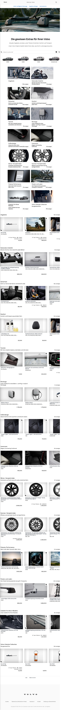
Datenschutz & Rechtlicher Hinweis (19, 701)
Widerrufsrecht (32, 677)
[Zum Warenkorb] (56, 52)
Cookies (7, 701)
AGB (26, 677)
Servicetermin (43, 6)
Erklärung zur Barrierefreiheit (50, 701)
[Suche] (56, 2)
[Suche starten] (1, 52)
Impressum (32, 701)
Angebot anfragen (33, 6)
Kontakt (39, 701)
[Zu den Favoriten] (59, 52)
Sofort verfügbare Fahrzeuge (20, 6)
